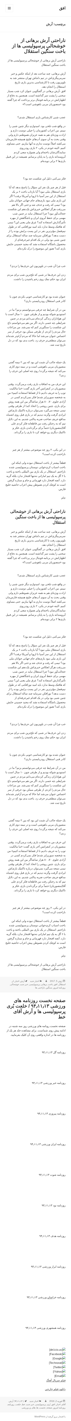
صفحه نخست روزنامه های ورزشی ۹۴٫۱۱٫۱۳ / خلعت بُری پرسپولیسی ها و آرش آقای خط (36, 1009)
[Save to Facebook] (35, 1354)
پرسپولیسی (34, 984)
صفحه (49, 1407)
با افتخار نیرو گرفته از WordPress (50, 1416)
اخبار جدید (34, 981)
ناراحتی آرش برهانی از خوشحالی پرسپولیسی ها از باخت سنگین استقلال (39, 46)
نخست (42, 1407)
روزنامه (11, 1404)
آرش (22, 981)
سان (50, 1297)
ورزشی (25, 1407)
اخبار (17, 981)
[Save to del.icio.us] (35, 1350)
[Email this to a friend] (35, 1376)
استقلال (62, 984)
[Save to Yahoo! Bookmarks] (35, 1371)
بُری (48, 1404)
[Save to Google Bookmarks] (35, 1358)
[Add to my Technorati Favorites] (35, 1363)
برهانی (44, 984)
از (13, 981)
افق (62, 8)
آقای (64, 1404)
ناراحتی (41, 987)
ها (36, 987)
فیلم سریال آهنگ (56, 1380)
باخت (50, 984)
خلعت (18, 1404)
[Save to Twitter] (35, 1367)
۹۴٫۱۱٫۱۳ (18, 1401)
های (33, 1407)
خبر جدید (24, 984)
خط (23, 1404)
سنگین (49, 987)
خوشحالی (14, 984)
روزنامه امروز (59, 987)
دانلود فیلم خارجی (55, 1389)
